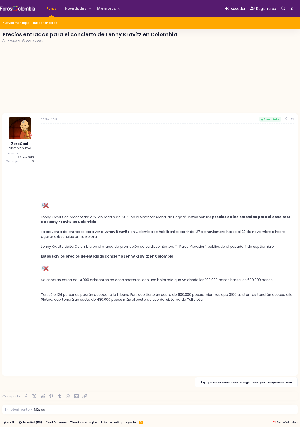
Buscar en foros (45, 23)
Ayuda (131, 422)
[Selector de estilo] (293, 8)
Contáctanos (56, 422)
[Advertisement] (150, 78)
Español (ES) (32, 422)
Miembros (106, 8)
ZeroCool (13, 41)
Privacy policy (111, 422)
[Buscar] (283, 8)
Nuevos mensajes (15, 23)
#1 (292, 119)
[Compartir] (286, 119)
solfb (10, 422)
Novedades (75, 8)
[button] (90, 8)
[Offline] (31, 135)
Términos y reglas (84, 422)
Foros (51, 8)
